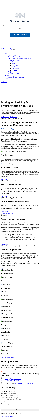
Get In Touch (5, 117)
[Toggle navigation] (14, 49)
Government (15, 65)
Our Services (13, 117)
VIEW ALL (4, 268)
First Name (4, 391)
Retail (13, 63)
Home (6, 52)
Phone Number (5, 397)
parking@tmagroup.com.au (13, 379)
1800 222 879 (18, 384)
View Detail (4, 244)
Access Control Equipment (16, 77)
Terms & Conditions (7, 416)
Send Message (20, 410)
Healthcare (15, 67)
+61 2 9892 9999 (28, 384)
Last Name (4, 393)
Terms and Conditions (7, 357)
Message (3, 401)
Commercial (15, 68)
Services (6, 53)
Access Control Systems (15, 55)
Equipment (7, 75)
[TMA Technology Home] (7, 49)
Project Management (14, 72)
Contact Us (4, 82)
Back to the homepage (20, 34)
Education (15, 70)
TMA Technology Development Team (19, 58)
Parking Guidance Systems (16, 57)
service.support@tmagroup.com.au (11, 380)
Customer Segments (14, 60)
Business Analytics (13, 73)
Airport (14, 62)
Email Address (5, 395)
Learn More (4, 179)
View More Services (7, 213)
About (6, 78)
